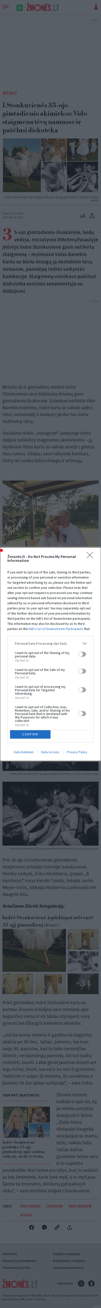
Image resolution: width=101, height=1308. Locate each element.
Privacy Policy (77, 752)
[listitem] (50, 643)
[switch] (82, 654)
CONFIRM (30, 734)
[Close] (91, 556)
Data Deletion (24, 752)
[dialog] (50, 654)
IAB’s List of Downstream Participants (56, 629)
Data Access (50, 752)
